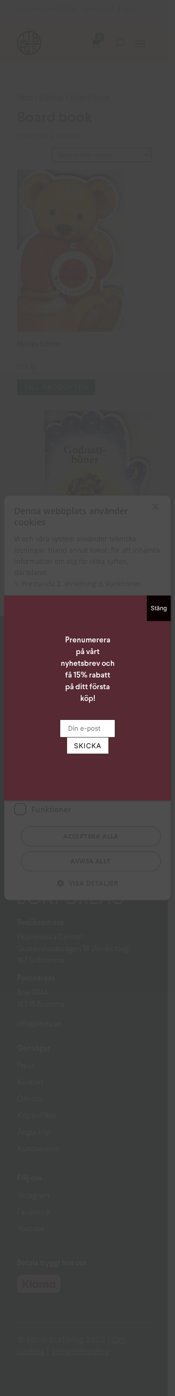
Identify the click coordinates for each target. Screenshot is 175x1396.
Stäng (159, 608)
